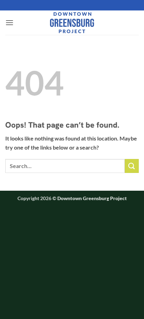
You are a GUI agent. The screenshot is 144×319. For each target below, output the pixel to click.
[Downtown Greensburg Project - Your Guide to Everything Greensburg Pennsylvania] (72, 22)
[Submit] (132, 166)
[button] (9, 22)
